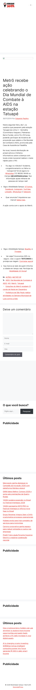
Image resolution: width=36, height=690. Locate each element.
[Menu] (30, 5)
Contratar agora (26, 261)
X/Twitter (28, 187)
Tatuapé (20, 283)
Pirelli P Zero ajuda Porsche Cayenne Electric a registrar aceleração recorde (17, 537)
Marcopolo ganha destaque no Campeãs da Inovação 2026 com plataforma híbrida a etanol (16, 485)
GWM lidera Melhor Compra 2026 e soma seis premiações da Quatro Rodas (17, 494)
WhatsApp (9, 173)
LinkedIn (8, 192)
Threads (17, 252)
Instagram (18, 189)
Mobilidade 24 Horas (17, 271)
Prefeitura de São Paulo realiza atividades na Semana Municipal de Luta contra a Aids (17, 296)
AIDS (8, 280)
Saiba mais (21, 200)
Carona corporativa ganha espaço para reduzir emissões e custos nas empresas (17, 529)
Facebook (9, 189)
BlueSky (28, 249)
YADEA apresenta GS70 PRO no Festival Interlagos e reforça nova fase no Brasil (16, 508)
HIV (9, 283)
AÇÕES (8, 277)
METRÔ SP (16, 277)
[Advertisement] (18, 31)
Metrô (13, 283)
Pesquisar (27, 411)
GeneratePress (18, 687)
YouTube (26, 189)
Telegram (27, 192)
